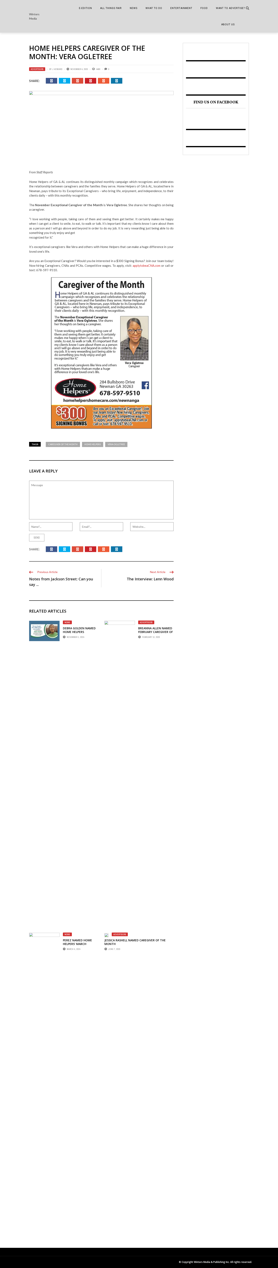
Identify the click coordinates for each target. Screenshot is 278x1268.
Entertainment (181, 8)
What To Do (154, 8)
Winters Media (34, 16)
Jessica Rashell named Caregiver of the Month (135, 942)
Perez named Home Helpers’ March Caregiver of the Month (77, 945)
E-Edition (85, 8)
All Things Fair (111, 8)
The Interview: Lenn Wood (150, 578)
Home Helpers (92, 444)
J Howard (57, 69)
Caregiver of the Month (63, 444)
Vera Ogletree (116, 444)
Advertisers (37, 69)
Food (204, 8)
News (133, 8)
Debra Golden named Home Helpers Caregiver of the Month (79, 633)
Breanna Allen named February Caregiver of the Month (155, 631)
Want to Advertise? (230, 8)
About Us (228, 24)
